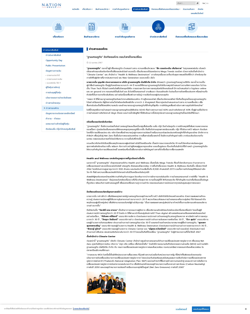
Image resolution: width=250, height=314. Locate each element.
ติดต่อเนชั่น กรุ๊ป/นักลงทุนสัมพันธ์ (60, 129)
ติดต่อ (200, 9)
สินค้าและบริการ (102, 9)
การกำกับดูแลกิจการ (121, 9)
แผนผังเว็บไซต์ (197, 13)
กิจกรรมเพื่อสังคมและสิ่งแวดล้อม (165, 9)
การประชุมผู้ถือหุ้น (53, 92)
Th (203, 3)
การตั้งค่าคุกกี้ (181, 309)
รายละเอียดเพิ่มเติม (81, 308)
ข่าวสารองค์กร (52, 108)
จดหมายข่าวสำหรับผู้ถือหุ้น (57, 123)
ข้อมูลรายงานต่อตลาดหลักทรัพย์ (60, 113)
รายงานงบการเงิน (54, 79)
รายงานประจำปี (53, 75)
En (207, 3)
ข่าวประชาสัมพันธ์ (140, 9)
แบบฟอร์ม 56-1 (54, 82)
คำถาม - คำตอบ (53, 118)
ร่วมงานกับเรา (189, 9)
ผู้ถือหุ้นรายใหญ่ (53, 87)
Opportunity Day (54, 60)
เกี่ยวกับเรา (86, 9)
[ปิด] (246, 309)
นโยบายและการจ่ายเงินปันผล (58, 97)
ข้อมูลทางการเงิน (53, 70)
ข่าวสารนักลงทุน (53, 103)
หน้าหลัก (75, 9)
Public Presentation (55, 65)
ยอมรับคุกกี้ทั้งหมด (201, 309)
